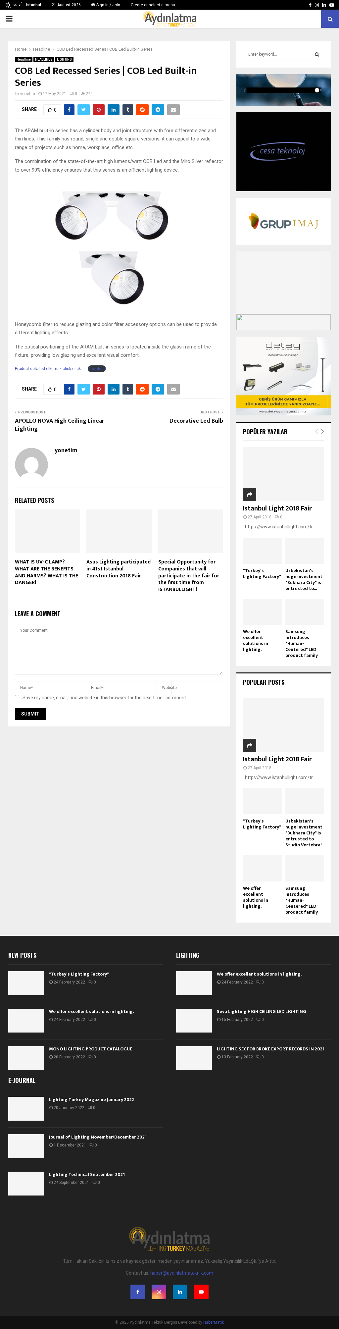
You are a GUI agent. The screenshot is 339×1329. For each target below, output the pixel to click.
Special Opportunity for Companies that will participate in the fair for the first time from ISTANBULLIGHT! (188, 576)
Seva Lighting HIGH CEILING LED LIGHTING (261, 1011)
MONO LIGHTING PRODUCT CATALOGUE (90, 1049)
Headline (24, 59)
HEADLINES (44, 59)
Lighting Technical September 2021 (87, 1174)
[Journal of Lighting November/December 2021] (26, 1146)
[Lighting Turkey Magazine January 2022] (26, 1109)
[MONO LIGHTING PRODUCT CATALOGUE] (26, 1058)
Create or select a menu (153, 5)
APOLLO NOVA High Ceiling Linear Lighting (59, 425)
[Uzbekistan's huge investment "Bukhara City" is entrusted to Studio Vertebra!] (304, 550)
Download (97, 368)
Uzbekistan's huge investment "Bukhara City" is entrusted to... (303, 579)
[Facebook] (137, 1292)
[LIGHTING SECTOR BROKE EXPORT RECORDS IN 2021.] (194, 1058)
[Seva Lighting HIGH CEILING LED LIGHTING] (194, 1021)
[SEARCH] (317, 54)
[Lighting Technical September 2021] (26, 1184)
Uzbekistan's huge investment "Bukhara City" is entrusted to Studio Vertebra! (303, 833)
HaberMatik (213, 1322)
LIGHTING (64, 59)
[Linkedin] (180, 1292)
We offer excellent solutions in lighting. (255, 640)
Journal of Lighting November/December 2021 (98, 1137)
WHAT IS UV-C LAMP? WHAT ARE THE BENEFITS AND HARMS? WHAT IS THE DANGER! (46, 572)
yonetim (27, 93)
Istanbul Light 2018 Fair (277, 508)
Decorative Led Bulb (196, 421)
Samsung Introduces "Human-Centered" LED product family (301, 643)
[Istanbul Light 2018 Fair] (283, 474)
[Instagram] (159, 1292)
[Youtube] (201, 1292)
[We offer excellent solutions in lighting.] (262, 612)
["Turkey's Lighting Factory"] (262, 550)
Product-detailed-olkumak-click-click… (49, 368)
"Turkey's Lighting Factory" (262, 573)
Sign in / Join (107, 5)
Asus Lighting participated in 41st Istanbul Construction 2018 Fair (118, 569)
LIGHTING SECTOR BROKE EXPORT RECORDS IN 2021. (271, 1049)
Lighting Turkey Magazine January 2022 (91, 1099)
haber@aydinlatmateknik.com (181, 1273)
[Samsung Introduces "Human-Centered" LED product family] (304, 612)
